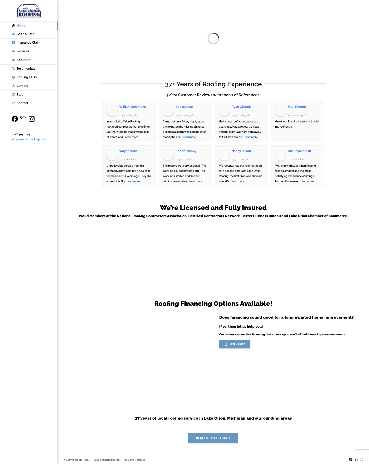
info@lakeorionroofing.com (28, 139)
